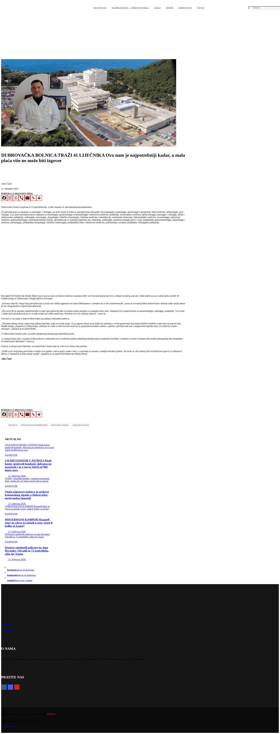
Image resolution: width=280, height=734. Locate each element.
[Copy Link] (33, 198)
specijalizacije (81, 425)
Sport (169, 8)
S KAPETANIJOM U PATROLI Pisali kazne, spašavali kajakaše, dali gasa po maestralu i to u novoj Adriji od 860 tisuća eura (28, 465)
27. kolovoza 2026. (17, 476)
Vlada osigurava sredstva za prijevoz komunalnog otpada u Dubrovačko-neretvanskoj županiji (27, 495)
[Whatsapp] (16, 198)
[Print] (39, 198)
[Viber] (21, 198)
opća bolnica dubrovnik (34, 425)
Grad (157, 8)
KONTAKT (6, 624)
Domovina (185, 8)
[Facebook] (4, 198)
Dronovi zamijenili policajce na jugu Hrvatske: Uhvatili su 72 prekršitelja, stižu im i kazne (27, 550)
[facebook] (4, 687)
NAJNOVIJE (11, 455)
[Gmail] (27, 198)
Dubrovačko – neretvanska (130, 8)
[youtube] (17, 687)
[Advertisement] (118, 37)
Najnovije (99, 8)
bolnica (13, 425)
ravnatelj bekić (60, 425)
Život (201, 8)
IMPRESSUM (7, 630)
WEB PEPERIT (8, 726)
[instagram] (10, 687)
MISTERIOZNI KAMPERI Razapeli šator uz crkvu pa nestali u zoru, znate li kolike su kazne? (28, 522)
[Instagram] (10, 198)
